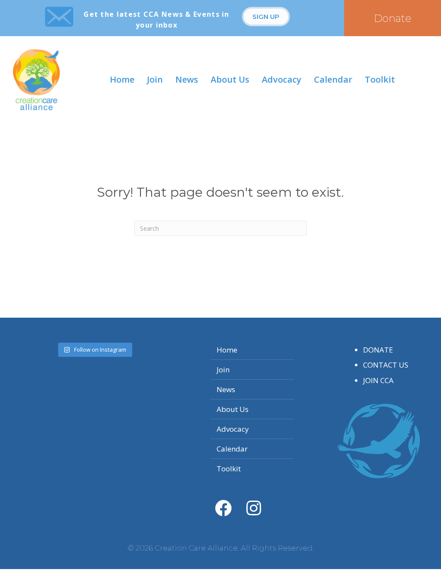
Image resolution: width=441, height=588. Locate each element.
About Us (230, 79)
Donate (378, 350)
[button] (266, 16)
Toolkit (380, 79)
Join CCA (378, 380)
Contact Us (385, 365)
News (186, 79)
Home (122, 79)
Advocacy (281, 79)
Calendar (333, 79)
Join (155, 79)
